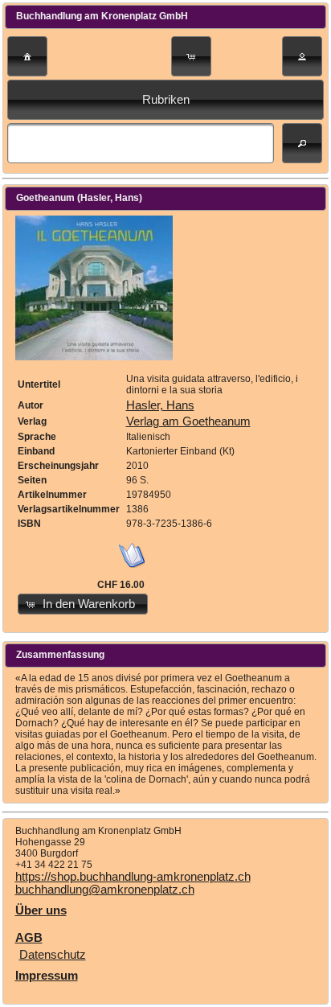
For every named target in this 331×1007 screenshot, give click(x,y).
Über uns (41, 910)
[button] (27, 56)
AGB (29, 937)
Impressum (46, 975)
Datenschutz (52, 954)
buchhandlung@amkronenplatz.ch (104, 889)
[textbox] (140, 143)
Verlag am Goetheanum (188, 421)
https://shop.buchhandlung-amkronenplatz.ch (133, 876)
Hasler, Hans (160, 405)
